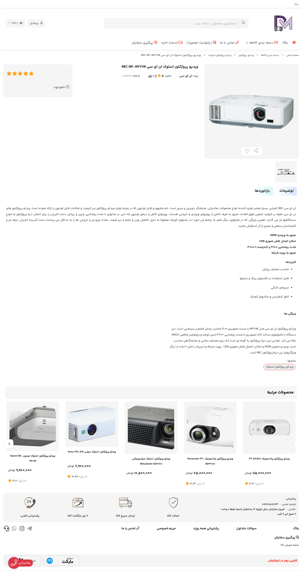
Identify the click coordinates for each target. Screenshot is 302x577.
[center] (243, 23)
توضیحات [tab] (286, 191)
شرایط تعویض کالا (290, 545)
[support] (6, 529)
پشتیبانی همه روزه (206, 528)
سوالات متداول (246, 528)
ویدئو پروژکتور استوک (219, 55)
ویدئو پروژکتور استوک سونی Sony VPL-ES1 (92, 452)
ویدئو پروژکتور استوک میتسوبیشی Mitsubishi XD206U (151, 461)
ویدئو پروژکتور (246, 55)
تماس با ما (227, 42)
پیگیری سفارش (142, 42)
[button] (293, 443)
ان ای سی (186, 76)
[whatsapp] (14, 529)
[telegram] (29, 529)
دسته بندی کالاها (261, 42)
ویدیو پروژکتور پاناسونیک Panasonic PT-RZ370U (210, 461)
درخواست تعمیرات (200, 42)
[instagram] (21, 529)
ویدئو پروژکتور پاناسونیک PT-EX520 (269, 459)
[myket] (61, 560)
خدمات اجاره (170, 42)
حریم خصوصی (166, 528)
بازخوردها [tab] (262, 191)
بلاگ (296, 4)
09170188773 (270, 504)
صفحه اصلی (292, 55)
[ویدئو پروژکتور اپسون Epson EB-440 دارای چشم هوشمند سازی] (32, 426)
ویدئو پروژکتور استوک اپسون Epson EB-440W (32, 458)
